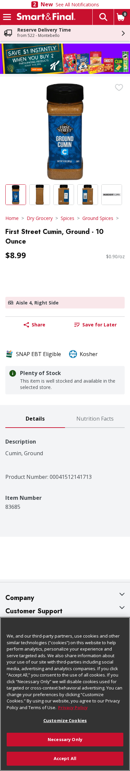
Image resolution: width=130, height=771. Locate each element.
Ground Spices (97, 218)
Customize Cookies (65, 720)
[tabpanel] (65, 469)
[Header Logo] (44, 17)
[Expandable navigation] (7, 17)
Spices (67, 218)
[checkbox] (119, 88)
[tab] (35, 419)
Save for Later (99, 324)
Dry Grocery (40, 218)
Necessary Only (65, 739)
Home (12, 218)
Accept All (65, 758)
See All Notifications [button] (77, 4)
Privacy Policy (73, 707)
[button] (103, 17)
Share (38, 324)
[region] (65, 694)
